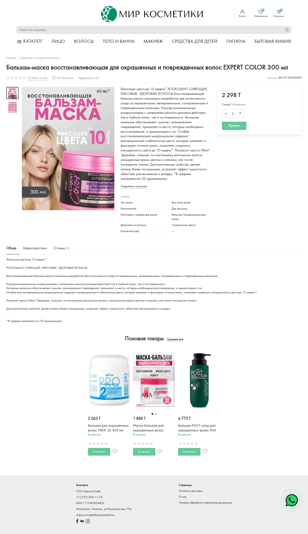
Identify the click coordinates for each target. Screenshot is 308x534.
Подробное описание (134, 186)
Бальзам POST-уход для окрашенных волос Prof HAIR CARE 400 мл (197, 430)
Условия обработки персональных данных (205, 502)
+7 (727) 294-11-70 (89, 497)
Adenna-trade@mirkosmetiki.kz (95, 515)
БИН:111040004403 (90, 503)
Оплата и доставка (191, 491)
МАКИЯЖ (153, 41)
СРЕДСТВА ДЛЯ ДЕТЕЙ (194, 41)
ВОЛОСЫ (84, 41)
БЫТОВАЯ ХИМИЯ (273, 41)
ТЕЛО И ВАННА (118, 41)
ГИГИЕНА (236, 41)
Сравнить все (175, 339)
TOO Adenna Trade (88, 491)
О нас (182, 496)
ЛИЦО (58, 41)
